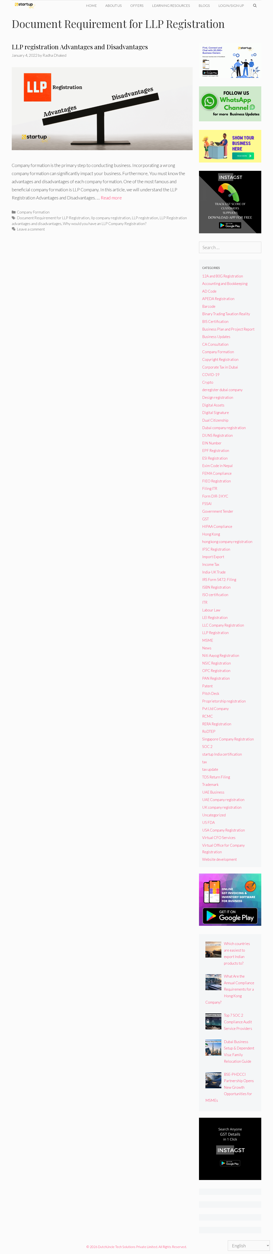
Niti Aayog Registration (220, 655)
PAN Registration (216, 678)
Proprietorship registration (224, 701)
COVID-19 (210, 374)
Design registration (217, 397)
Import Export (213, 556)
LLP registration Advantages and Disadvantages (80, 46)
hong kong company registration (227, 541)
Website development (219, 859)
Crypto (207, 382)
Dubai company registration (224, 427)
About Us (113, 5)
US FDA (208, 822)
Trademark (210, 784)
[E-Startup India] (26, 5)
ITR (204, 602)
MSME (207, 640)
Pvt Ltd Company (215, 708)
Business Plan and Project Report (228, 329)
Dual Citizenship (215, 420)
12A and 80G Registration (222, 276)
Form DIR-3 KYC (215, 496)
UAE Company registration (223, 799)
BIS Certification (215, 321)
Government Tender (217, 511)
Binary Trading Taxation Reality (226, 314)
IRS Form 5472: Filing (219, 579)
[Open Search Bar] (254, 5)
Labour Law (211, 610)
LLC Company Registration (223, 625)
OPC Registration (216, 670)
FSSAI (207, 503)
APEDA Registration (218, 298)
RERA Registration (216, 724)
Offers (137, 5)
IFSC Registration (216, 549)
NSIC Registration (216, 663)
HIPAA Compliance (217, 526)
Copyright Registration (220, 359)
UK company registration (221, 807)
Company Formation (33, 212)
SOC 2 (207, 746)
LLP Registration (215, 632)
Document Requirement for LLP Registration (53, 217)
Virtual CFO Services (218, 837)
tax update (210, 769)
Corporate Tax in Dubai (220, 367)
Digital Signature (215, 412)
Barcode (208, 306)
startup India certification (222, 754)
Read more (111, 197)
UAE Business (213, 792)
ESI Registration (215, 458)
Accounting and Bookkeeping (224, 283)
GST (205, 519)
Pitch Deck (210, 693)
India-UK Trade (214, 572)
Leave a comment (31, 229)
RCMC (207, 716)
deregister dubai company (222, 390)
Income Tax (210, 564)
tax (204, 762)
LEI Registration (215, 617)
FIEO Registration (216, 481)
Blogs (204, 5)
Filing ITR (209, 488)
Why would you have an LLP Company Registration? (104, 223)
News (206, 648)
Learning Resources (171, 5)
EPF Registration (215, 450)
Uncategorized (214, 815)
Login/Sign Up (231, 5)
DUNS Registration (217, 435)
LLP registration (145, 217)
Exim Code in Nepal (217, 465)
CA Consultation (215, 344)
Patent (207, 686)
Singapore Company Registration (228, 739)
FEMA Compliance (217, 473)
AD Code (209, 291)
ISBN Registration (216, 587)
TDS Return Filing (216, 777)
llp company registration (110, 217)
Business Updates (216, 336)
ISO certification (215, 594)
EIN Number (212, 443)
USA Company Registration (223, 830)
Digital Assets (213, 405)
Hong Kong (211, 534)
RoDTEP (208, 731)
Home (91, 5)
